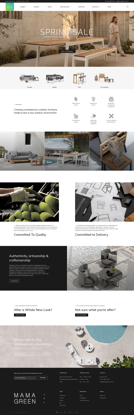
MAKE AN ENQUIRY (82, 315)
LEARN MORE (14, 281)
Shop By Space (64, 6)
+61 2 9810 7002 (110, 1)
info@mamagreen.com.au (122, 1)
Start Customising (67, 51)
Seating (36, 6)
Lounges (22, 6)
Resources (95, 6)
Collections (81, 6)
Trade (109, 6)
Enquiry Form (103, 377)
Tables (49, 6)
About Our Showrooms (66, 377)
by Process (117, 412)
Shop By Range (19, 315)
